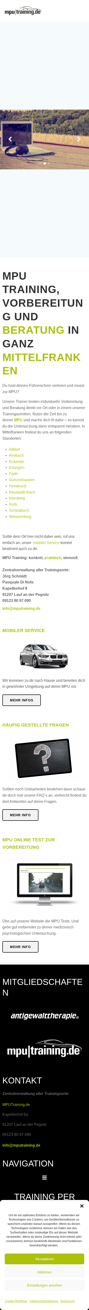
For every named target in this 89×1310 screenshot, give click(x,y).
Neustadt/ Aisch (22, 492)
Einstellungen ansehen (44, 1285)
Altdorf (14, 449)
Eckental (16, 462)
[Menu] (45, 1178)
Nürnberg (17, 498)
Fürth (13, 474)
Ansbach (16, 455)
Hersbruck (17, 486)
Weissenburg (20, 517)
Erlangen (16, 468)
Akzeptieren (44, 1259)
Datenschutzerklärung (44, 1301)
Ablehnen (44, 1272)
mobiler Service (46, 543)
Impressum (68, 1301)
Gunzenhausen (22, 480)
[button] (82, 1206)
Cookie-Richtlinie (16, 1301)
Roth (13, 504)
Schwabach (19, 510)
